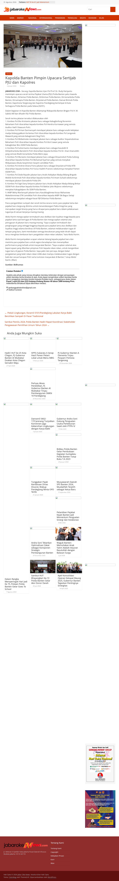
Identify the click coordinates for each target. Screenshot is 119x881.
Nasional (32, 18)
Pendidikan (60, 18)
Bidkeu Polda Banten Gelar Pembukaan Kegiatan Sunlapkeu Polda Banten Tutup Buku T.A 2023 (67, 454)
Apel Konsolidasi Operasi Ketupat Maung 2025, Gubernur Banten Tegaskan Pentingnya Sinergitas (69, 580)
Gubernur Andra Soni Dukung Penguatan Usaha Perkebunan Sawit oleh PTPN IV (67, 422)
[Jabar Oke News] (6, 18)
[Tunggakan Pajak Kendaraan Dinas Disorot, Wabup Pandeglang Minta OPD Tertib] (43, 467)
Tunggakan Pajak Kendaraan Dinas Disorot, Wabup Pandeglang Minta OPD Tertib (42, 487)
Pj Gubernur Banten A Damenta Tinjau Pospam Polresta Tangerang (68, 356)
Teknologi (72, 18)
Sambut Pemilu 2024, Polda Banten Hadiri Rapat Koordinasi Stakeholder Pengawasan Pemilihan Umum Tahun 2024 (40, 323)
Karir (53, 859)
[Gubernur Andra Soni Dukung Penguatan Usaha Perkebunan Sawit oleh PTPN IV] (68, 404)
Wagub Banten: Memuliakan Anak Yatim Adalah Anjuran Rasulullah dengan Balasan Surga (67, 547)
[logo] (26, 843)
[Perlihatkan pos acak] (113, 18)
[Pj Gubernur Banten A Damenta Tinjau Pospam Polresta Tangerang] (69, 338)
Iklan (52, 863)
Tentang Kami (56, 848)
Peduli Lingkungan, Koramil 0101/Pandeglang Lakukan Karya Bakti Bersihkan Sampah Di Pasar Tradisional (38, 314)
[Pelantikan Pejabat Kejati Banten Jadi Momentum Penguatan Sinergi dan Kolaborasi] (68, 498)
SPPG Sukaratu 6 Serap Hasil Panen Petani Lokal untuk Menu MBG (42, 355)
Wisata (83, 18)
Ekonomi (92, 18)
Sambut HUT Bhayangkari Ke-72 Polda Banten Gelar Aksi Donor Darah (40, 579)
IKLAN (101, 18)
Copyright (54, 852)
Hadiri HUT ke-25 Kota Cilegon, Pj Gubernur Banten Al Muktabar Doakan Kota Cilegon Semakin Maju (15, 357)
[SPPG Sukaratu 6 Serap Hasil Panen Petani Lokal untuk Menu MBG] (43, 338)
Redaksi (22, 86)
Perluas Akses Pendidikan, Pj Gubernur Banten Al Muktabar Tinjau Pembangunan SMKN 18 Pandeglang (41, 389)
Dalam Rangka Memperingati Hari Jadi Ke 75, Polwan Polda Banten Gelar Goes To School (16, 584)
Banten (9, 74)
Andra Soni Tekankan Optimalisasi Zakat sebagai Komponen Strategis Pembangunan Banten (42, 547)
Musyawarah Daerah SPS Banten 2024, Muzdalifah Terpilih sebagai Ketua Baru (67, 486)
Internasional (45, 18)
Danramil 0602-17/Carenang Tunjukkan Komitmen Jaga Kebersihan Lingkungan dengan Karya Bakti (42, 423)
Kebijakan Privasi (57, 856)
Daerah (20, 18)
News (12, 18)
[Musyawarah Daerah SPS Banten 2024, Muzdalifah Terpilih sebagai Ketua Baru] (68, 467)
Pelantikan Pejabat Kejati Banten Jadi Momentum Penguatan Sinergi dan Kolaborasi (68, 516)
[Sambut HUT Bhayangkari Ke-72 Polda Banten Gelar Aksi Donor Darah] (43, 561)
